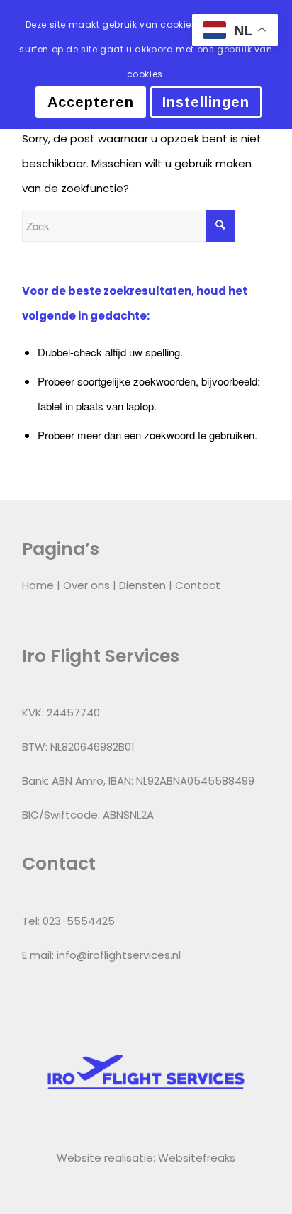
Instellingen (205, 102)
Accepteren (90, 102)
